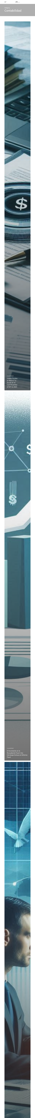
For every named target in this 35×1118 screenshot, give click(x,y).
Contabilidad (10, 376)
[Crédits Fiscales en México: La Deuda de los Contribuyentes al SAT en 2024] (17, 205)
